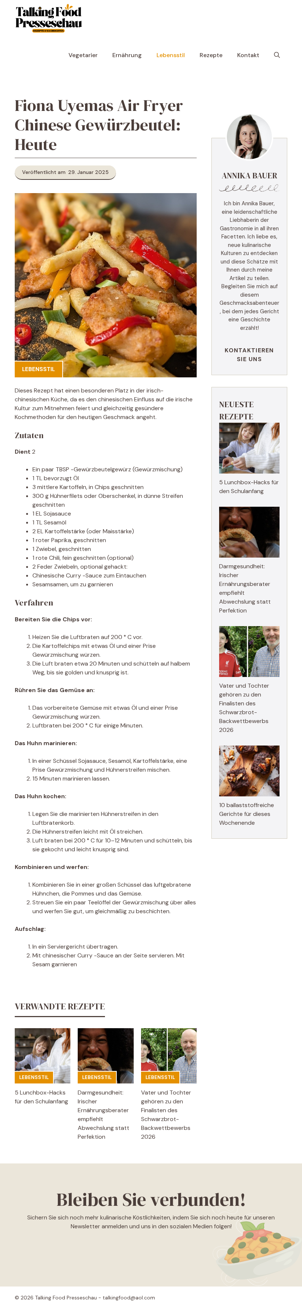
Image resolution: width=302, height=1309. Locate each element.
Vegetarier (83, 55)
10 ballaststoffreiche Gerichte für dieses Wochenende (246, 814)
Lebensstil (171, 55)
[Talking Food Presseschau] (48, 18)
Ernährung (127, 55)
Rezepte (211, 55)
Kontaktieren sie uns (249, 354)
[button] (277, 55)
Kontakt (248, 55)
